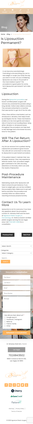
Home (3, 34)
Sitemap (11, 408)
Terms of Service (16, 411)
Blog (8, 34)
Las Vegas (16, 350)
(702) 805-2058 (14, 222)
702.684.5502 (16, 355)
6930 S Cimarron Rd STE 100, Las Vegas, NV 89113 (16, 360)
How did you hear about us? (14, 315)
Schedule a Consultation (16, 333)
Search (5, 262)
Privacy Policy (20, 408)
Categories (5, 250)
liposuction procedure (17, 100)
